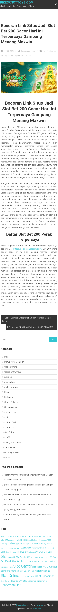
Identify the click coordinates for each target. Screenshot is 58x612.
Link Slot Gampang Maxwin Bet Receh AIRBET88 (31, 327)
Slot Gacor (22, 566)
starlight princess (12, 442)
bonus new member (23, 536)
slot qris (23, 576)
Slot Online (9, 432)
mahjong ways (11, 387)
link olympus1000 (44, 540)
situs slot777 (33, 552)
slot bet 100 (10, 422)
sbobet (28, 548)
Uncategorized (11, 452)
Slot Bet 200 (11, 55)
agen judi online (6, 536)
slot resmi (31, 576)
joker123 (4, 540)
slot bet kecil (15, 561)
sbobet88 (38, 548)
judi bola (8, 377)
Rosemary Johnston (28, 51)
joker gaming (13, 540)
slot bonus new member (44, 561)
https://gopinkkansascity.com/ (27, 249)
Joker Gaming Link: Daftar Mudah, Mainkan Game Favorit (26, 319)
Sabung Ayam (10, 407)
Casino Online (10, 367)
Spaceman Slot (11, 585)
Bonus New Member (14, 362)
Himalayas (40, 605)
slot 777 (26, 557)
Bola (6, 357)
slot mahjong (43, 570)
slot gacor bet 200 (24, 55)
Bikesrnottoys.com (17, 2)
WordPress (37, 609)
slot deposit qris (7, 567)
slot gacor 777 (39, 567)
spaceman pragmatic (36, 581)
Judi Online (9, 382)
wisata (7, 457)
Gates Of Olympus (12, 372)
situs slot (24, 551)
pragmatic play (17, 548)
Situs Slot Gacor (46, 552)
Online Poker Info (12, 402)
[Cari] (53, 339)
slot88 (7, 437)
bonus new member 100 (42, 536)
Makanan (8, 397)
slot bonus (9, 427)
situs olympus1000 (12, 552)
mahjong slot (15, 543)
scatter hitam (10, 412)
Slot (4, 556)
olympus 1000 (6, 548)
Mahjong (4, 544)
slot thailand (6, 581)
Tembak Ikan (10, 447)
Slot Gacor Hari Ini (28, 571)
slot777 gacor (35, 557)
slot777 (18, 557)
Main (6, 392)
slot (44, 51)
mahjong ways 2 (45, 543)
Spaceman (19, 580)
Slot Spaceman (45, 576)
